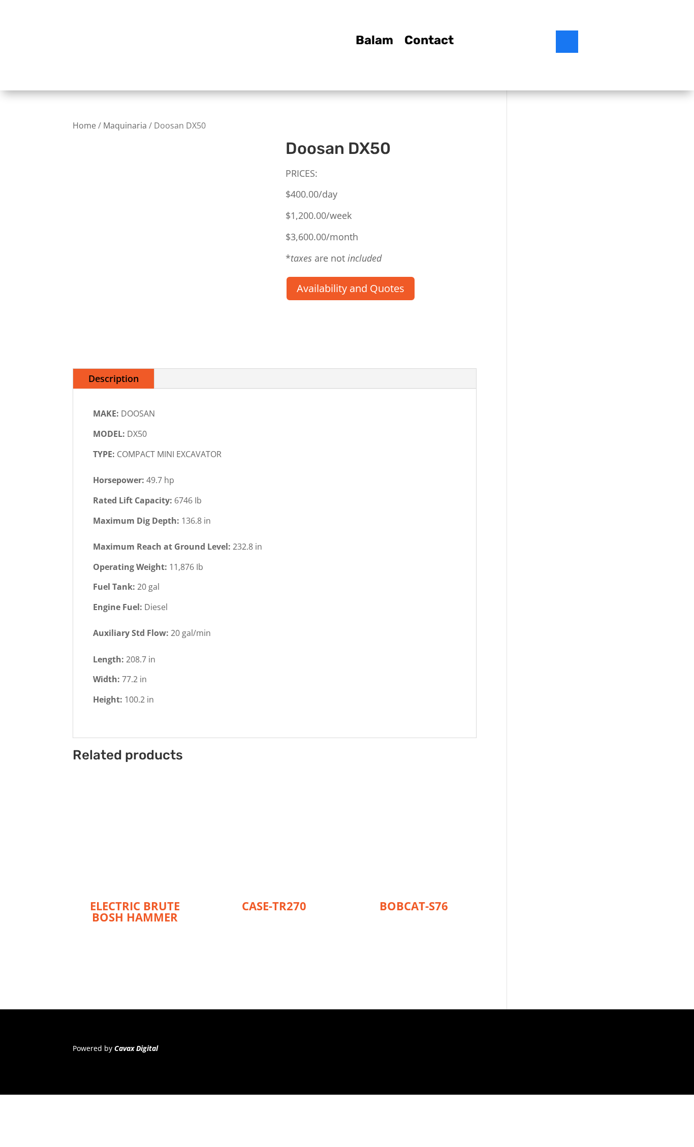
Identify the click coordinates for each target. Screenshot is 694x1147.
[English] (597, 44)
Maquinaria (125, 125)
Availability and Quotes (350, 288)
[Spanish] (610, 44)
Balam (374, 42)
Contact (429, 42)
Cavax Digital (136, 1048)
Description (113, 378)
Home (84, 125)
